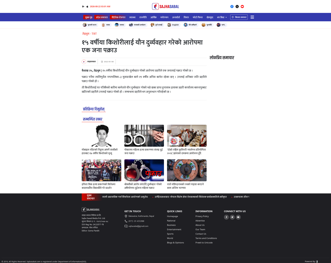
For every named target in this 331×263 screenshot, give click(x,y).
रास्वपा (122, 24)
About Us (200, 225)
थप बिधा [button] (221, 17)
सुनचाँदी (209, 24)
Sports (170, 233)
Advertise (200, 220)
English (175, 24)
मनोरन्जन (164, 17)
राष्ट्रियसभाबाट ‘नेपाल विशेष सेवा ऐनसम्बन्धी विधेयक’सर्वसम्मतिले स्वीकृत (182, 196)
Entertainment (174, 229)
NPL (223, 24)
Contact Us (200, 233)
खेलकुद (210, 17)
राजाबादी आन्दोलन (139, 24)
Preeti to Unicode (204, 242)
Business (171, 225)
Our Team (200, 229)
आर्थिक (154, 17)
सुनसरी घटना (92, 24)
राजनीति (143, 17)
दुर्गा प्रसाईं (158, 24)
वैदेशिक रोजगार (118, 17)
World (170, 238)
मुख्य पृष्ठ (88, 17)
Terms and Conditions (206, 238)
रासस (108, 24)
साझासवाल (91, 61)
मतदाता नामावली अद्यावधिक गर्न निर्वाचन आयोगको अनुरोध (110, 196)
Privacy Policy (202, 216)
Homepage (172, 216)
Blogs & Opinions (175, 242)
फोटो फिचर (198, 17)
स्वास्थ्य (132, 17)
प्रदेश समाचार (102, 17)
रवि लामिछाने (193, 24)
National (171, 220)
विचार (186, 17)
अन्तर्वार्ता (176, 17)
